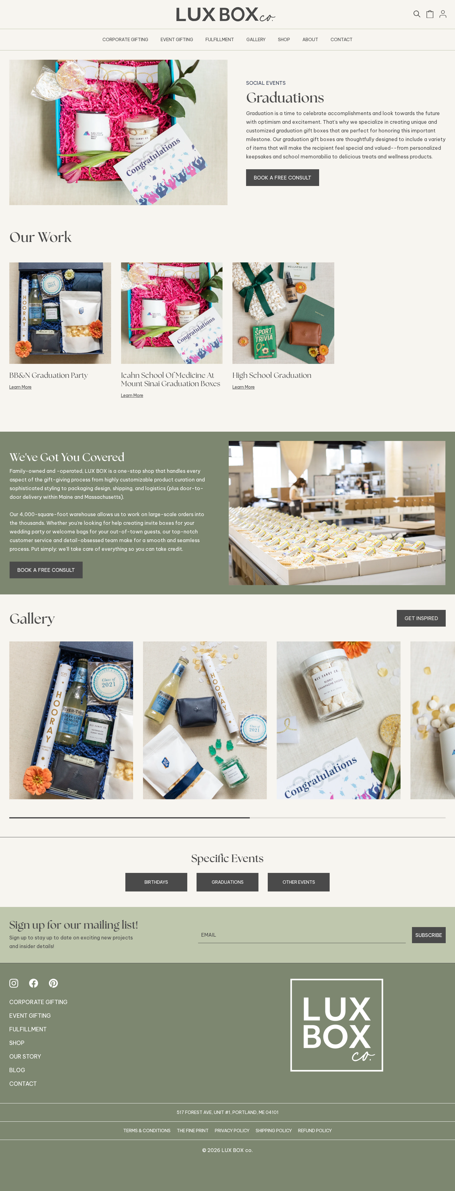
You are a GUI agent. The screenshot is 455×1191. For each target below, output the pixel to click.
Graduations (228, 882)
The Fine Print (193, 1130)
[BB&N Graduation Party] (60, 313)
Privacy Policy (232, 1130)
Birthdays (156, 882)
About (310, 39)
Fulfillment (220, 39)
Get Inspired (421, 618)
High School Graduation (271, 375)
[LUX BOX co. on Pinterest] (53, 983)
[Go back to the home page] (336, 1025)
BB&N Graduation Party (48, 375)
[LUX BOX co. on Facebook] (33, 983)
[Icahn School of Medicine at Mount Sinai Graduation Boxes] (172, 313)
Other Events (299, 882)
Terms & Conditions (147, 1130)
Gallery (256, 39)
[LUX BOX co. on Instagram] (13, 983)
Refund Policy (315, 1130)
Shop (284, 39)
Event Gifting (177, 39)
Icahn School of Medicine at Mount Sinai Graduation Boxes (170, 379)
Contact (342, 39)
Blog (17, 1070)
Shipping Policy (274, 1130)
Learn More (20, 387)
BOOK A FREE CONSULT (282, 178)
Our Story (25, 1056)
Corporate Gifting (125, 39)
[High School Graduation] (283, 313)
